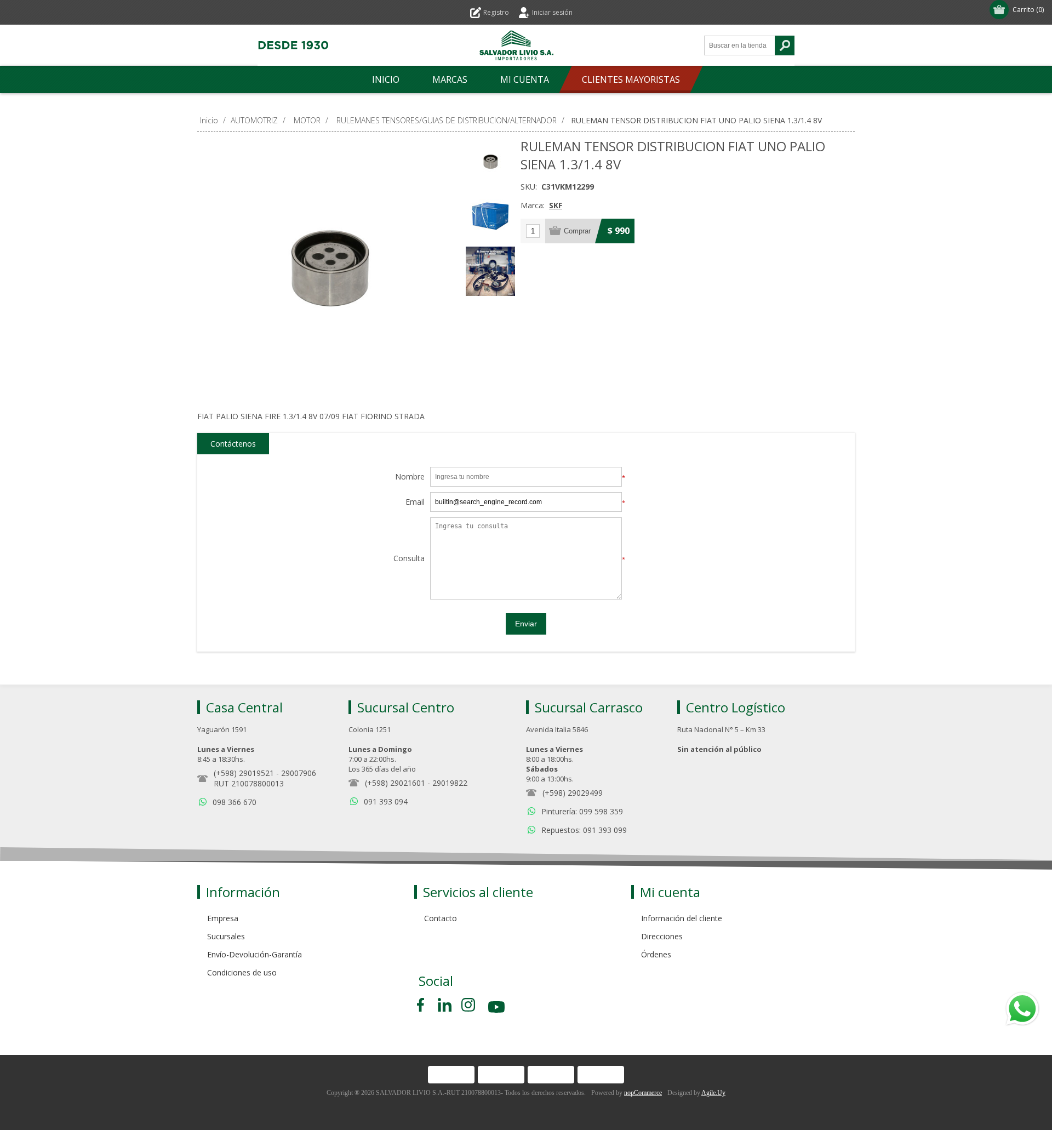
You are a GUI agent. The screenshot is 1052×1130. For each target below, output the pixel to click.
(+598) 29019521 (244, 773)
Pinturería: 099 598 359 (582, 811)
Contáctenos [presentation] (233, 443)
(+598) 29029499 (572, 792)
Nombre (410, 477)
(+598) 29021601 (395, 783)
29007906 (298, 773)
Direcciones (662, 936)
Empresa (222, 918)
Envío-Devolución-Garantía (254, 954)
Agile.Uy (713, 1093)
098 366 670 (234, 802)
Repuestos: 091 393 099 (584, 830)
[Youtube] (497, 1008)
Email (415, 502)
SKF (555, 205)
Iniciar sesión (552, 12)
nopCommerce (643, 1093)
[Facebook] (422, 1005)
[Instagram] (468, 1005)
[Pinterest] (444, 1005)
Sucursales (226, 936)
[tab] (233, 444)
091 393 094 (386, 801)
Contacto (440, 918)
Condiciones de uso (242, 972)
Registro (496, 12)
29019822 (449, 783)
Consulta (409, 558)
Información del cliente (681, 918)
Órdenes (656, 954)
